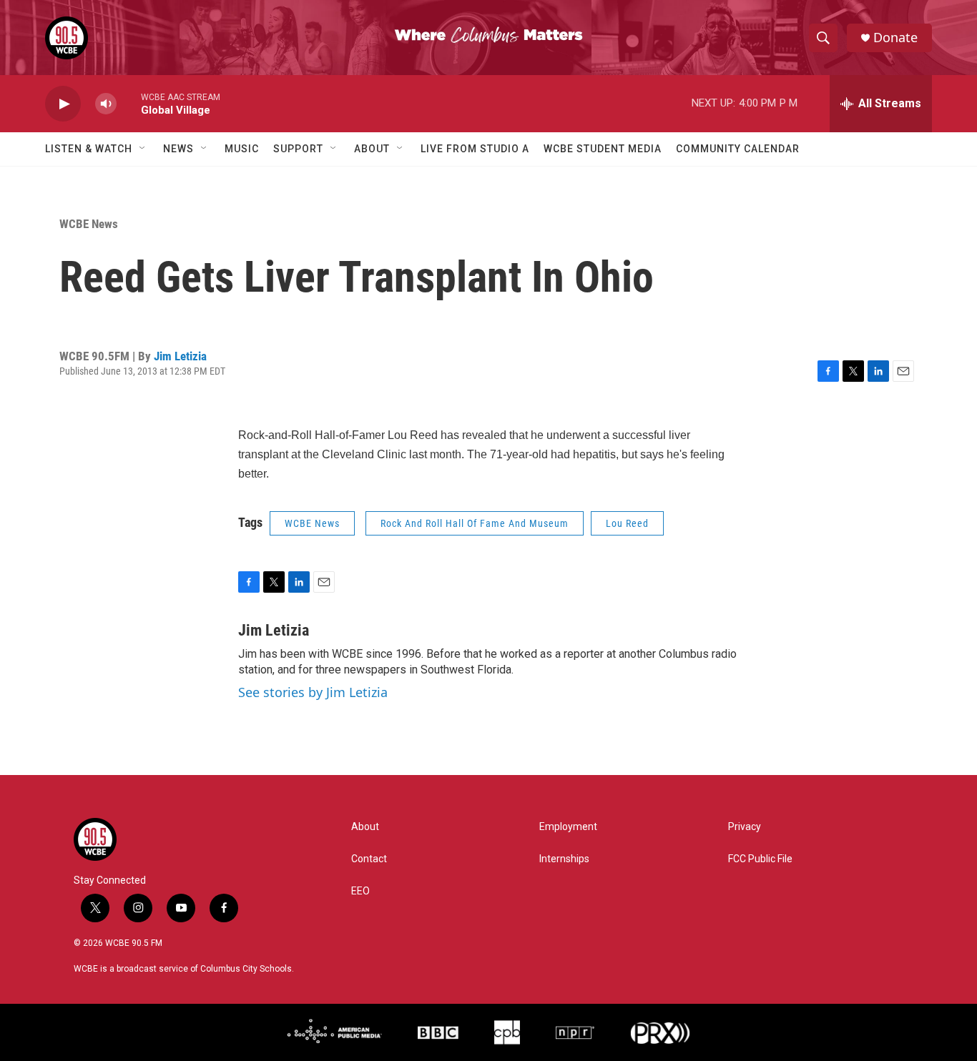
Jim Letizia (180, 356)
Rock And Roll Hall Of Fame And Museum (475, 523)
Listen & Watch (88, 148)
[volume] (106, 104)
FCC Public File (760, 859)
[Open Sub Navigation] (143, 148)
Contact (369, 859)
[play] (62, 104)
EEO (360, 891)
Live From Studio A (475, 148)
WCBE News (88, 224)
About (372, 148)
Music (242, 148)
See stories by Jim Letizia (313, 692)
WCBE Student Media (603, 148)
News (178, 148)
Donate (895, 37)
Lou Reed (627, 523)
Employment (568, 826)
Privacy (744, 826)
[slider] (129, 103)
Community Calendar (738, 148)
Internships (564, 859)
